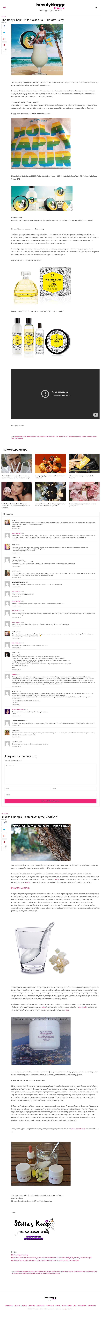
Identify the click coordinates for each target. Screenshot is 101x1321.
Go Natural (4, 813)
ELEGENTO (70, 1309)
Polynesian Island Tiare (33, 436)
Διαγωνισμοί (82, 1305)
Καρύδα (84, 436)
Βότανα (49, 1271)
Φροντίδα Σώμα (19, 438)
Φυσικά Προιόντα (15, 1273)
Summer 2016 (43, 436)
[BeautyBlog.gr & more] (50, 7)
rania (14, 674)
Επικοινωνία (92, 1305)
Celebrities (40, 1305)
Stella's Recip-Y (34, 1271)
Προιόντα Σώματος (92, 436)
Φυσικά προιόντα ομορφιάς (28, 1273)
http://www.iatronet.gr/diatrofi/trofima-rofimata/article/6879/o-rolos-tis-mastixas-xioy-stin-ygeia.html (45, 1260)
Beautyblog (16, 533)
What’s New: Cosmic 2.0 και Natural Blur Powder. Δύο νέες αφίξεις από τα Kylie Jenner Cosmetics (15, 505)
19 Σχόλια (10, 514)
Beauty (3, 16)
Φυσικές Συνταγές (40, 1273)
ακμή (57, 879)
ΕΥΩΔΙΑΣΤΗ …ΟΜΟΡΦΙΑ (20, 888)
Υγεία (75, 1271)
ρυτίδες (27, 882)
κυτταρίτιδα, (83, 1007)
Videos (58, 1305)
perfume (16, 436)
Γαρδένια (70, 436)
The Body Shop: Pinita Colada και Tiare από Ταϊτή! (32, 19)
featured (16, 1271)
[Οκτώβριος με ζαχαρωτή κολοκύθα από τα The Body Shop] (50, 463)
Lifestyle (32, 1305)
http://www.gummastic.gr (19, 1255)
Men (75, 1305)
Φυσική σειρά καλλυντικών (53, 1273)
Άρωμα (65, 436)
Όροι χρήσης (9, 1305)
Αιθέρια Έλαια (42, 1271)
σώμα (44, 1007)
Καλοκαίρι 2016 (77, 436)
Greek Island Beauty (78, 1129)
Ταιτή (12, 438)
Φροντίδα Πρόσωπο (82, 1271)
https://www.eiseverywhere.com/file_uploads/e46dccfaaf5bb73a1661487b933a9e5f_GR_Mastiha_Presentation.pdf (51, 1258)
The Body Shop (51, 436)
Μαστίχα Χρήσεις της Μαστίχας (60, 1271)
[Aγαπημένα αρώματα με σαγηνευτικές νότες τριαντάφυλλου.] (84, 491)
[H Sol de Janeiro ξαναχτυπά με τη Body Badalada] (84, 463)
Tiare (57, 436)
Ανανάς (61, 436)
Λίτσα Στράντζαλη (18, 709)
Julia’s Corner (67, 1305)
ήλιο (67, 1010)
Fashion (24, 1305)
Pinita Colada (22, 436)
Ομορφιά (71, 1271)
